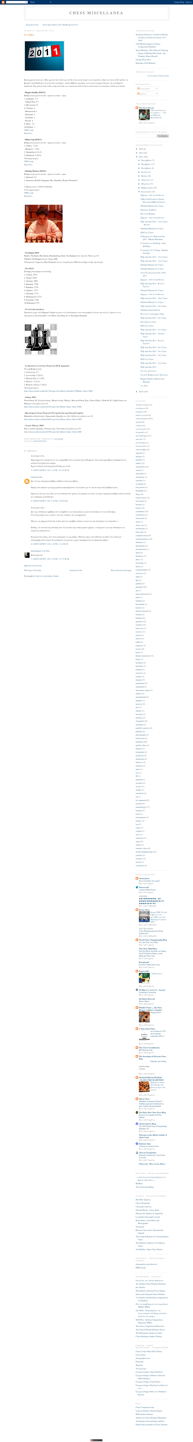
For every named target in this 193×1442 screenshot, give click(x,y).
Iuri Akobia (140, 1287)
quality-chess (141, 745)
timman (139, 810)
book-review (141, 497)
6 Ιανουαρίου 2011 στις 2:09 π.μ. (49, 500)
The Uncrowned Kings (145, 1187)
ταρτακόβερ (141, 449)
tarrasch (139, 803)
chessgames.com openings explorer (150, 1421)
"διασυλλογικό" (142, 404)
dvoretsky (140, 563)
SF (137, 776)
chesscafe (139, 532)
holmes (139, 614)
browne (139, 504)
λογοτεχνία (141, 429)
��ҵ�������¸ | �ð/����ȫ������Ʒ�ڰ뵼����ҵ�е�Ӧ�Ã (151, 900)
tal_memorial (141, 800)
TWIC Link (28, 130)
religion (139, 748)
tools (138, 814)
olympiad (140, 721)
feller (138, 576)
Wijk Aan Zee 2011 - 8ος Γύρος (154, 317)
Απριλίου (145, 179)
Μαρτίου (145, 183)
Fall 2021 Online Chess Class (149, 964)
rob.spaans (140, 1226)
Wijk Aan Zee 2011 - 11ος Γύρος (154, 260)
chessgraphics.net (143, 1358)
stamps (138, 789)
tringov (139, 820)
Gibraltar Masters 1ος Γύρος (152, 302)
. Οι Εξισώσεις (156, 973)
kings (138, 659)
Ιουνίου (144, 172)
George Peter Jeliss (143, 59)
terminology (141, 807)
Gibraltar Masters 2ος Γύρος (152, 290)
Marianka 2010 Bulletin (145, 63)
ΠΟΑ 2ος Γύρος (147, 325)
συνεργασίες (141, 446)
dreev (138, 559)
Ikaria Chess (144, 909)
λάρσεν (139, 425)
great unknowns (142, 594)
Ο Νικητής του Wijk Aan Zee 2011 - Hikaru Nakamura (153, 238)
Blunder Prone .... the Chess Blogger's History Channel (150, 1008)
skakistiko (143, 895)
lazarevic (139, 673)
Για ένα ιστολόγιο (148, 370)
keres (138, 652)
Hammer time (145, 1143)
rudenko (139, 765)
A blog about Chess (147, 1028)
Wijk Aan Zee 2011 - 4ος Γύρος (154, 347)
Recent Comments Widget (161, 76)
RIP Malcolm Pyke (146, 1050)
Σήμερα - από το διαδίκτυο (152, 195)
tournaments (141, 817)
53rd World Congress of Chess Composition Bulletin (148, 45)
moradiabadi (141, 697)
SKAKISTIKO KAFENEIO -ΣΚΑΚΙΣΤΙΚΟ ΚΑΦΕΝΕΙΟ (151, 1078)
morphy (139, 700)
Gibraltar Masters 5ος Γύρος (152, 228)
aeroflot (139, 459)
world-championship (144, 851)
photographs (141, 734)
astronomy (140, 477)
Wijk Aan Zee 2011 (149, 367)
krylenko (139, 666)
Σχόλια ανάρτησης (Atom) (47, 576)
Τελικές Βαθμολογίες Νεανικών (154, 374)
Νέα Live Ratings (148, 213)
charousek (140, 518)
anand (138, 470)
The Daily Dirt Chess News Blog (152, 1112)
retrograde (140, 752)
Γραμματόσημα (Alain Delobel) (149, 1372)
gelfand (139, 583)
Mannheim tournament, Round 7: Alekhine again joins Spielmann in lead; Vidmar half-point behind (151, 1103)
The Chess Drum (146, 928)
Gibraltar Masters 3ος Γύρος (152, 268)
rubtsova (139, 762)
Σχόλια (142, 93)
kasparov (139, 645)
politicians (140, 738)
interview (139, 628)
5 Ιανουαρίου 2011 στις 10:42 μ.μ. (50, 470)
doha (138, 552)
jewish (138, 635)
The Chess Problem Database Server (150, 1329)
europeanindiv (142, 569)
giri (137, 590)
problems (139, 741)
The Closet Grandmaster (149, 1047)
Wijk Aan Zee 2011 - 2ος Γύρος (154, 355)
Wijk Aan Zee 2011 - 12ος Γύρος (154, 257)
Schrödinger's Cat (38, 550)
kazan (138, 649)
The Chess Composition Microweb (150, 1326)
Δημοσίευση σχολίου (33, 565)
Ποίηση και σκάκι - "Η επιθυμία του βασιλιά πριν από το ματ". (158, 1086)
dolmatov (140, 556)
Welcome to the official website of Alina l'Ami (153, 1136)
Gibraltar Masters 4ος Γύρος (152, 264)
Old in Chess (144, 1098)
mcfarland (140, 686)
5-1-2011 (29, 35)
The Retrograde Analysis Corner (149, 1333)
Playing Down (155, 1012)
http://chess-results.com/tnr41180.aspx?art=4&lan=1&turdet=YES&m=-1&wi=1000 (58, 391)
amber (138, 463)
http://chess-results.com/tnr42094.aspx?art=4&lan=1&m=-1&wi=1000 (53, 419)
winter (138, 844)
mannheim (140, 683)
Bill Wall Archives (143, 1199)
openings (139, 724)
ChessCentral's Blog (147, 1123)
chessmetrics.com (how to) (146, 1264)
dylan (138, 566)
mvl (137, 707)
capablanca (140, 514)
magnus (139, 679)
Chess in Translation (147, 1152)
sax (137, 772)
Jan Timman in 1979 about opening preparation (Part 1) (158, 1033)
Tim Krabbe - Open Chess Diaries (149, 1249)
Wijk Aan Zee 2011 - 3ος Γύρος (154, 351)
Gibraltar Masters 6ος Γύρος (152, 205)
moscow (139, 704)
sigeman (139, 779)
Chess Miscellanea (97, 12)
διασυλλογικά (142, 415)
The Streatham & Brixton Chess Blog (152, 1057)
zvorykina (140, 865)
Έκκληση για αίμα (148, 321)
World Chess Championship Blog (153, 939)
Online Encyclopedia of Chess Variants (152, 1424)
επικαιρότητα (39, 441)
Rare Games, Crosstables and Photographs (147, 1222)
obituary (139, 717)
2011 (141, 156)
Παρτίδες (28, 133)
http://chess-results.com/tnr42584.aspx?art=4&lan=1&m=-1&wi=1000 (53, 406)
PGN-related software (144, 1414)
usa (137, 824)
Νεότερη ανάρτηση (32, 570)
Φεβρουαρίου (147, 187)
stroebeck (140, 793)
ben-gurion (140, 487)
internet (139, 624)
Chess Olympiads (143, 1203)
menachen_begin (143, 690)
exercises (139, 573)
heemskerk (140, 604)
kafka (138, 642)
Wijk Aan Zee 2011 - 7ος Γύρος (154, 329)
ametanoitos (141, 466)
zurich (138, 862)
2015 (141, 152)
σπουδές (139, 439)
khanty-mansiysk (143, 655)
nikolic (139, 710)
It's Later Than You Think (148, 942)
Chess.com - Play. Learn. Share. (152, 1163)
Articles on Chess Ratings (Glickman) (151, 1417)
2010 (141, 391)
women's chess (141, 848)
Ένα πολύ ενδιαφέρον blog (152, 314)
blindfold (139, 490)
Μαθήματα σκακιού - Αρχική (152, 989)
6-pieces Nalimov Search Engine (149, 1410)
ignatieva (139, 621)
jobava (138, 638)
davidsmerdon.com (147, 998)
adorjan (139, 456)
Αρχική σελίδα (32, 24)
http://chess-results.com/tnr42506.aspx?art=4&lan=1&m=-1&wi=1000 (53, 431)
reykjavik (140, 755)
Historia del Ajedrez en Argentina (149, 1213)
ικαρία (139, 422)
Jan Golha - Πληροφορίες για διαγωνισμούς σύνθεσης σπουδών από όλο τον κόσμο (151, 1313)
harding (139, 600)
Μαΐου (144, 176)
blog (137, 494)
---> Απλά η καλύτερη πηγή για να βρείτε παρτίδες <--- (151, 1178)
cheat (138, 521)
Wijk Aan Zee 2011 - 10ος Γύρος (154, 298)
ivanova (139, 631)
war (137, 834)
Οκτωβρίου (146, 168)
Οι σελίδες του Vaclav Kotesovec (149, 1280)
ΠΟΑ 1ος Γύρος (147, 359)
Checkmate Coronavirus (147, 992)
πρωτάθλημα (141, 435)
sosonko (139, 783)
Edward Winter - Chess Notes (147, 1210)
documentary (141, 549)
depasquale (140, 545)
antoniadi (140, 473)
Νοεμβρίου (146, 164)
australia (139, 480)
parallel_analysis (143, 728)
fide (137, 580)
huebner (139, 618)
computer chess (142, 535)
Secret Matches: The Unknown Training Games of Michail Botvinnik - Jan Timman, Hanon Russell (152, 53)
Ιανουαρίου (146, 191)
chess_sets (140, 525)
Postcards (139, 1361)
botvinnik (140, 501)
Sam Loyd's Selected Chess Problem (150, 1294)
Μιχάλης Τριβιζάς (149, 209)
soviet (138, 786)
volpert (139, 831)
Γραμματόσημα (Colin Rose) (148, 1381)
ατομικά (139, 411)
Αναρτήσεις (144, 88)
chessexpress (144, 878)
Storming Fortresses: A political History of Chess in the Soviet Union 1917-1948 (152, 37)
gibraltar (139, 587)
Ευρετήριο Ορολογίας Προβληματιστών (60, 24)
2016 (141, 148)
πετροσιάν (140, 432)
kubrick (139, 669)
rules (138, 769)
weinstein (140, 838)
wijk (137, 841)
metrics (139, 693)
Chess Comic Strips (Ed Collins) (149, 1351)
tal (137, 796)
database (139, 542)
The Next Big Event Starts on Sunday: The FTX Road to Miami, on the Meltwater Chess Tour (152, 953)
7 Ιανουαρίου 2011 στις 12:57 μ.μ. (50, 558)
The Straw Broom (146, 107)
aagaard (139, 453)
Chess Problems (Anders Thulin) (149, 1336)
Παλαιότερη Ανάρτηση (121, 570)
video (138, 827)
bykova (139, 508)
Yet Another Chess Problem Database (151, 1283)
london (139, 676)
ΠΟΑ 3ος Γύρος (147, 232)
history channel (142, 611)
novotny (139, 714)
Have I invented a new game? (149, 881)
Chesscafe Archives (144, 1206)
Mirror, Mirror (144, 1001)
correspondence (142, 539)
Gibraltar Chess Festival (150, 310)
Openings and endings (158, 1061)
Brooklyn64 (144, 962)
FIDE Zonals (141, 1267)
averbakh (139, 484)
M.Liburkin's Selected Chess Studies (150, 1290)
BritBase (139, 1183)
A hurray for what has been (148, 1146)
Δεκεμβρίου (146, 160)
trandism (34, 477)
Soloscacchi (144, 887)
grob (137, 597)
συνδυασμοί (141, 442)
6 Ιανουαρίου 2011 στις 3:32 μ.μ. (50, 544)
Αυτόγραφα (141, 1368)
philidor (139, 731)
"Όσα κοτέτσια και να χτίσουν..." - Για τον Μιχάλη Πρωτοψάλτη (158, 114)
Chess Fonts (141, 1354)
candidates (140, 511)
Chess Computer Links (145, 1407)
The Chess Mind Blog (148, 948)
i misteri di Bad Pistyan (147, 889)
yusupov (139, 858)
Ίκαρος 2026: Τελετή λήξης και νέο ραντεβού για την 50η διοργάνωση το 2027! (158, 917)
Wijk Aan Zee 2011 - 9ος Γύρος (154, 306)
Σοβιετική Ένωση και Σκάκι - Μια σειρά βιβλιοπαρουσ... (153, 200)
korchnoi (139, 662)
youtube (139, 855)
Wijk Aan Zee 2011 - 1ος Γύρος (154, 363)
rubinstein (140, 759)
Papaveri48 (144, 971)
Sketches (139, 1365)
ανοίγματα (140, 408)
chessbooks (140, 528)
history (138, 607)
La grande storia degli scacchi (148, 1216)
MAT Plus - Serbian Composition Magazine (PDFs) (149, 1321)
